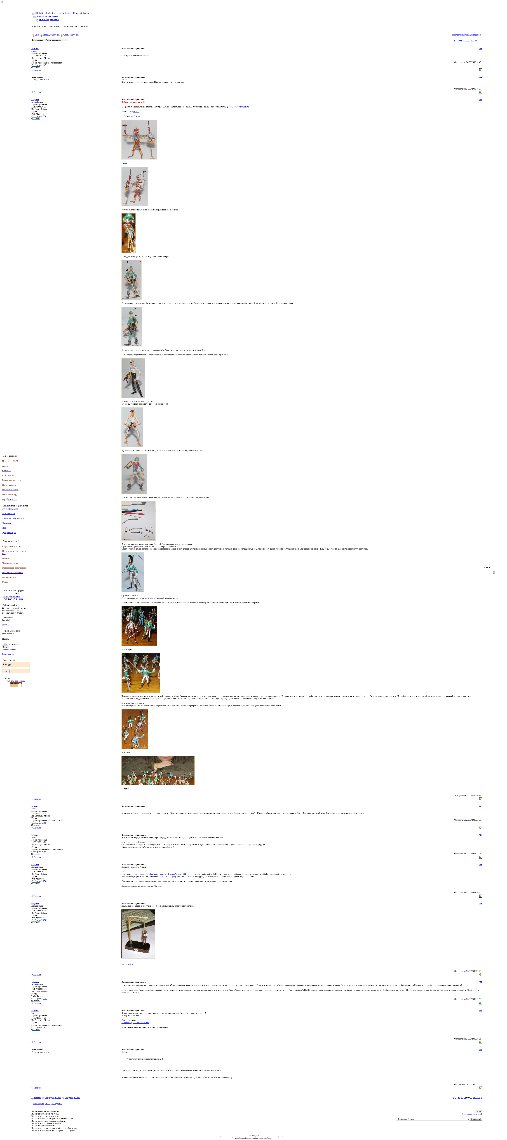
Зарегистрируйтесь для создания (466, 35)
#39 (480, 903)
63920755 (12, 500)
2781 (45, 116)
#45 (480, 48)
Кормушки (7, 523)
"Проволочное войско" (240, 107)
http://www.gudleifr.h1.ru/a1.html (135, 1022)
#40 (480, 864)
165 (44, 65)
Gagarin (35, 99)
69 (461, 41)
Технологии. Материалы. (47, 16)
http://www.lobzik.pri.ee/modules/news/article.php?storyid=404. (159, 874)
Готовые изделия (10, 509)
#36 (480, 1049)
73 (473, 41)
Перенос (37, 70)
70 (464, 41)
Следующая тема (71, 35)
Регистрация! (8, 654)
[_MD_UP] (480, 69)
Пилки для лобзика (11, 596)
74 (476, 41)
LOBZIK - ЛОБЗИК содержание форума (53, 13)
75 (478, 41)
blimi (21, 599)
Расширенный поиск (471, 1114)
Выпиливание (8, 513)
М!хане (136, 111)
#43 (480, 99)
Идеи (4, 528)
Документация (9, 532)
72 (471, 41)
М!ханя (35, 48)
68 (459, 41)
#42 (480, 806)
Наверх (37, 1097)
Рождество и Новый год (13, 518)
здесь (130, 964)
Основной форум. (81, 13)
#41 (480, 835)
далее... (5, 625)
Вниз (37, 35)
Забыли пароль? (9, 649)
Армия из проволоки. (49, 19)
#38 (480, 982)
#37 (480, 1011)
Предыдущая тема (51, 35)
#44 (480, 77)
